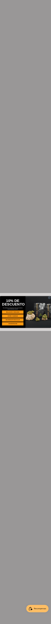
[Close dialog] (49, 298)
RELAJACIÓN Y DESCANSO (12, 312)
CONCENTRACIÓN (12, 323)
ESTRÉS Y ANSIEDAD (13, 316)
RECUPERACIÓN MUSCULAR (13, 319)
